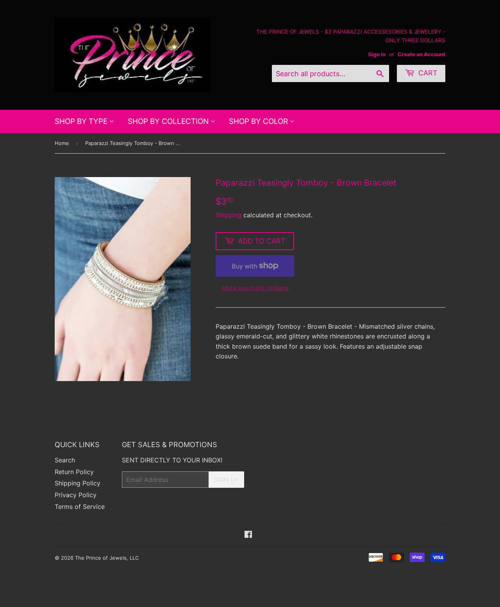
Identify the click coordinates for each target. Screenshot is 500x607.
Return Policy (74, 472)
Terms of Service (80, 506)
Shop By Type (82, 121)
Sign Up (226, 479)
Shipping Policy (77, 483)
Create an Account (421, 54)
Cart (427, 73)
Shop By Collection (169, 121)
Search (65, 460)
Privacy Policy (75, 495)
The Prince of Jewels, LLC (107, 558)
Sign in (377, 54)
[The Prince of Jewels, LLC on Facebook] (248, 535)
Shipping (228, 215)
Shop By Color (259, 121)
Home (62, 143)
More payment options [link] (255, 288)
